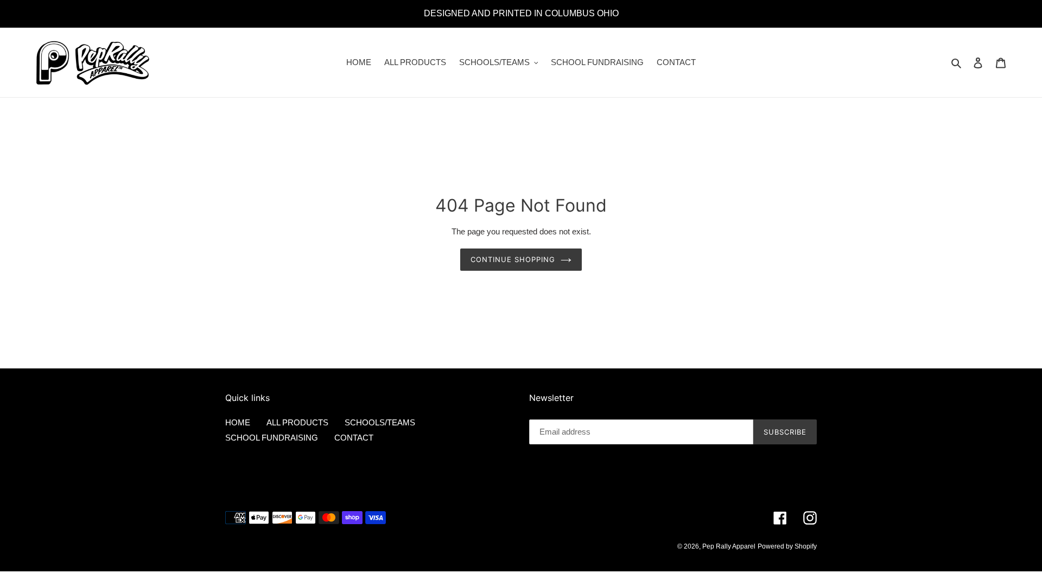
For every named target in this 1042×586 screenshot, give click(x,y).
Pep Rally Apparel (728, 546)
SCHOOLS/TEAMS (380, 422)
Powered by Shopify (787, 546)
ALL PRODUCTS (297, 422)
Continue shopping (513, 259)
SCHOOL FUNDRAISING (271, 437)
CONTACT (353, 437)
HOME (237, 422)
